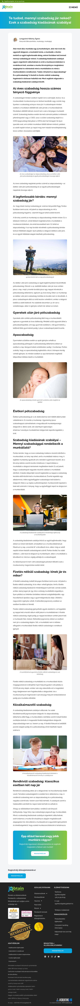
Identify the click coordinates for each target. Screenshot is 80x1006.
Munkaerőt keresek (40, 912)
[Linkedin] (45, 956)
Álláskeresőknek (39, 893)
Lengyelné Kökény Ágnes (29, 39)
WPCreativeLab (67, 1003)
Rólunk (36, 908)
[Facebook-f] (48, 956)
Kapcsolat (37, 904)
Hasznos (37, 901)
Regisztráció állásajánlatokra (39, 917)
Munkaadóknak (39, 897)
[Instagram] (51, 956)
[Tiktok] (55, 956)
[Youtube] (58, 956)
